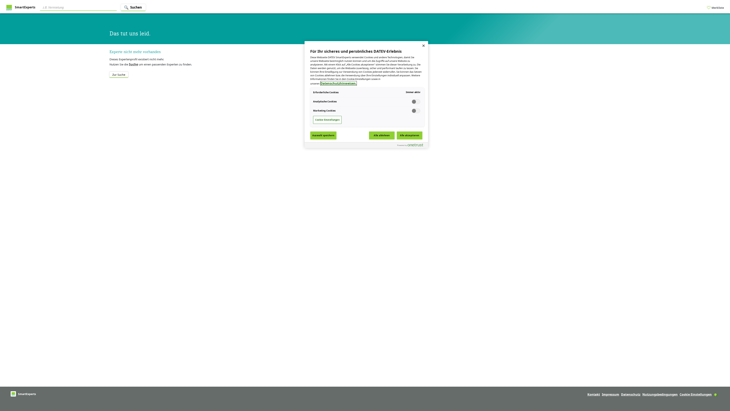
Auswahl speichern (323, 135)
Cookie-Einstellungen (327, 119)
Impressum (610, 394)
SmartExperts (24, 7)
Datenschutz (630, 394)
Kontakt (593, 394)
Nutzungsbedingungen (660, 394)
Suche (133, 64)
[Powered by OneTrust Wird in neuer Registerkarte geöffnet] (411, 145)
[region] (366, 94)
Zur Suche (118, 74)
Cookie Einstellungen (696, 394)
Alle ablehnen (382, 135)
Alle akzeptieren (409, 135)
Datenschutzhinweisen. (339, 83)
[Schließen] (423, 45)
